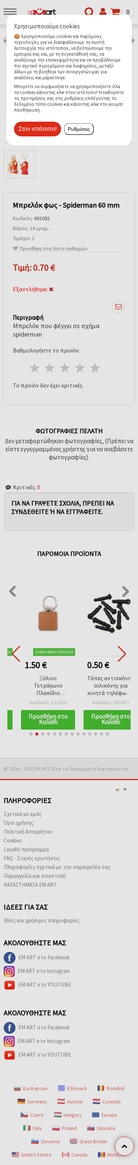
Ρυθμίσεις (79, 129)
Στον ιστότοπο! (37, 129)
